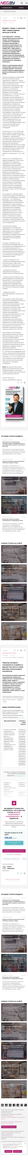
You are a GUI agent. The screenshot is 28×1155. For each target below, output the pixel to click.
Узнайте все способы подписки (14, 851)
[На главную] (8, 2)
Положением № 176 (21, 775)
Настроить (17, 1151)
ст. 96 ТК (21, 717)
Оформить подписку (8, 1127)
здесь (12, 1115)
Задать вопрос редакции (7, 1123)
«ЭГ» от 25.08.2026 (13, 657)
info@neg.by (10, 1121)
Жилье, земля (5, 604)
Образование (5, 585)
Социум (4, 624)
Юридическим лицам (9, 20)
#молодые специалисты (11, 859)
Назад (5, 18)
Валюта (21, 7)
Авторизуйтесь (18, 854)
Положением (14, 1146)
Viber (4, 702)
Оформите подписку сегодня (14, 842)
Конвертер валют (7, 7)
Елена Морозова (10, 867)
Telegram (19, 699)
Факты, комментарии (7, 546)
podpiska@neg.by (18, 1121)
